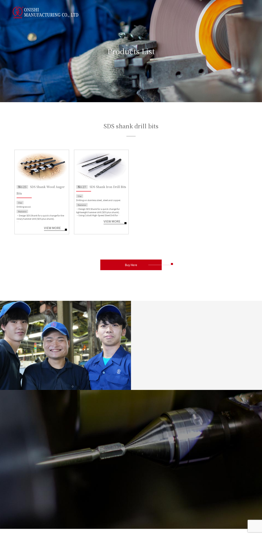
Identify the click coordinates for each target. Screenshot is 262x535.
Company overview (131, 468)
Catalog (89, 468)
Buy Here (131, 265)
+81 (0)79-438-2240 (43, 502)
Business (90, 455)
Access (124, 481)
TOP (87, 448)
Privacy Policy (191, 448)
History (124, 474)
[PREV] (145, 348)
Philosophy (126, 461)
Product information (98, 461)
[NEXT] (170, 349)
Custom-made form (196, 461)
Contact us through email (43, 486)
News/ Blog (157, 448)
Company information (132, 448)
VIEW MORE (52, 228)
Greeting (125, 455)
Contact (187, 455)
